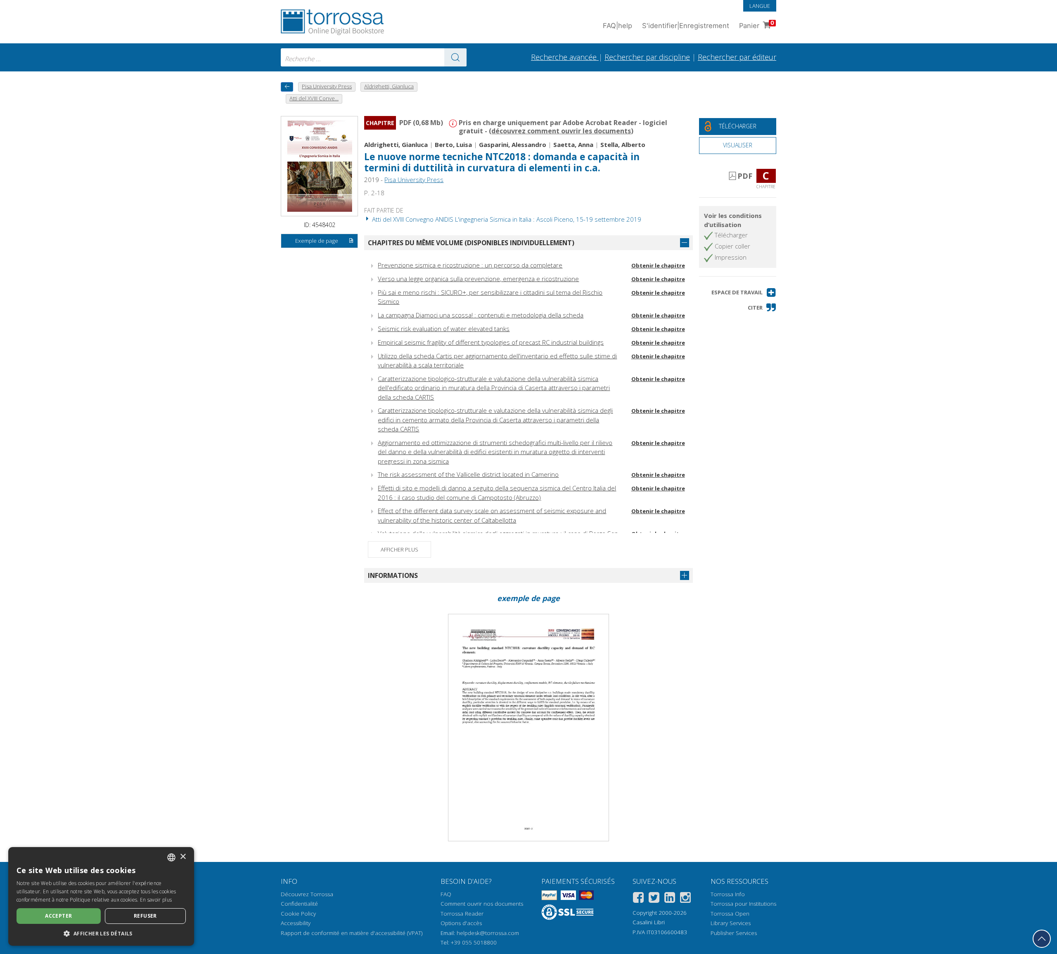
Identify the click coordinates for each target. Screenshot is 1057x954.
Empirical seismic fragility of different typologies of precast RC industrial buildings (491, 342)
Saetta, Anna (573, 144)
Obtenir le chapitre (658, 265)
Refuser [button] (145, 915)
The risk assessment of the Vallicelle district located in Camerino (468, 474)
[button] (743, 292)
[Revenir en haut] (1042, 939)
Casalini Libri (649, 922)
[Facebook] (638, 898)
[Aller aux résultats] (455, 57)
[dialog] (101, 896)
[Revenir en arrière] (287, 87)
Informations (393, 575)
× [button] (183, 857)
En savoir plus (156, 899)
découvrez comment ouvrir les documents (561, 130)
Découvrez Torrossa (307, 894)
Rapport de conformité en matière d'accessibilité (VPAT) (351, 933)
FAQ (446, 894)
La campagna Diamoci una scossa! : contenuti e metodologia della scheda (480, 315)
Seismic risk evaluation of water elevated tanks (444, 328)
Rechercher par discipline (647, 57)
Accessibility (295, 923)
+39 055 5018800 (474, 942)
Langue (759, 5)
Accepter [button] (58, 915)
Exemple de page (316, 240)
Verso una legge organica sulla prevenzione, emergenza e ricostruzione (478, 279)
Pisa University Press (413, 179)
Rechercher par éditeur (737, 57)
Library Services (731, 923)
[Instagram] (685, 898)
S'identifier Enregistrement (685, 25)
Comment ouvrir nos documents (482, 903)
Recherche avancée (565, 57)
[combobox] (374, 57)
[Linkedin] (670, 898)
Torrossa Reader (462, 913)
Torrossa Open (730, 913)
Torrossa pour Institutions (743, 903)
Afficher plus (399, 549)
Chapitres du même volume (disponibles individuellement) (471, 242)
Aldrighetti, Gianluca (396, 144)
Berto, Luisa (453, 144)
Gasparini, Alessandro (512, 144)
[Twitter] (654, 898)
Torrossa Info (728, 894)
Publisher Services (734, 933)
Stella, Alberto (622, 144)
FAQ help (617, 25)
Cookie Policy (298, 913)
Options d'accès (461, 923)
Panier (756, 24)
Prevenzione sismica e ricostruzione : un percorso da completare (470, 265)
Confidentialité (299, 903)
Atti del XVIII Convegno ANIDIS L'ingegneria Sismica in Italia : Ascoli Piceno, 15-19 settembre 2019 (505, 219)
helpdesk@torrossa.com (488, 933)
